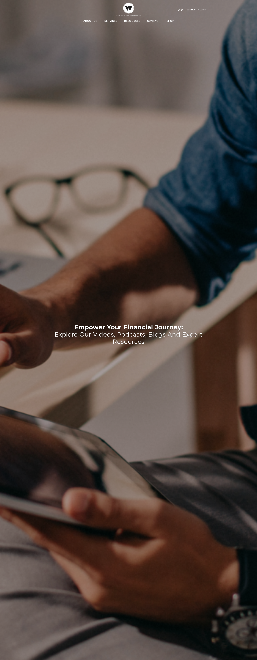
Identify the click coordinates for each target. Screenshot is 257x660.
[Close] (253, 4)
